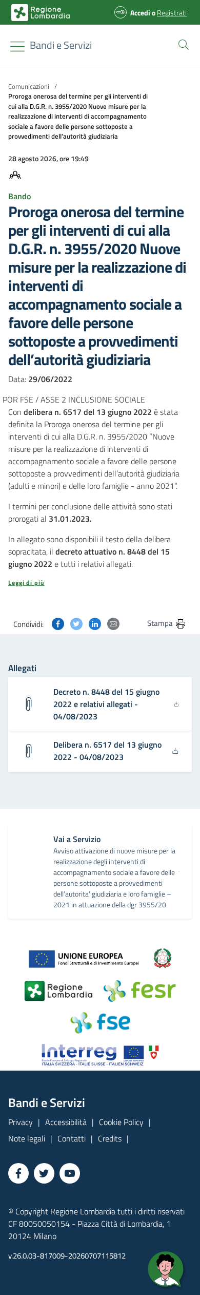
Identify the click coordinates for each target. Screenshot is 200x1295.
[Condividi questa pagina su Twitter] (76, 623)
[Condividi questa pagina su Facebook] (58, 623)
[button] (181, 43)
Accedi (140, 12)
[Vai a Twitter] (44, 1173)
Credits (110, 1138)
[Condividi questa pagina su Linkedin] (95, 623)
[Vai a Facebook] (18, 1173)
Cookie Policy (121, 1122)
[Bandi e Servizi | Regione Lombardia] (40, 12)
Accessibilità (66, 1122)
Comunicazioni (28, 86)
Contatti (71, 1138)
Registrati (172, 12)
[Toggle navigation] (17, 46)
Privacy (20, 1122)
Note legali (26, 1138)
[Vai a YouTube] (69, 1173)
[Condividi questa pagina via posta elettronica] (113, 623)
